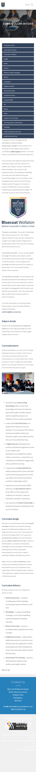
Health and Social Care (10, 136)
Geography (7, 81)
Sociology (7, 127)
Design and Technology (11, 118)
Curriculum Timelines (10, 54)
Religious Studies (9, 86)
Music (5, 113)
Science (6, 68)
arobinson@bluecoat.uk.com (11, 312)
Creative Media (8, 100)
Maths (6, 63)
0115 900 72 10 (19, 709)
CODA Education (29, 749)
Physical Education (9, 91)
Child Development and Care (12, 131)
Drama (6, 109)
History (6, 77)
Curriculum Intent (9, 45)
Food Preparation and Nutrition (13, 122)
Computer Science (9, 95)
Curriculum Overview (10, 50)
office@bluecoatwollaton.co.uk (21, 706)
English (6, 59)
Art (5, 104)
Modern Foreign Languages (12, 72)
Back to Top (6, 670)
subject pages (15, 151)
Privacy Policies (30, 746)
